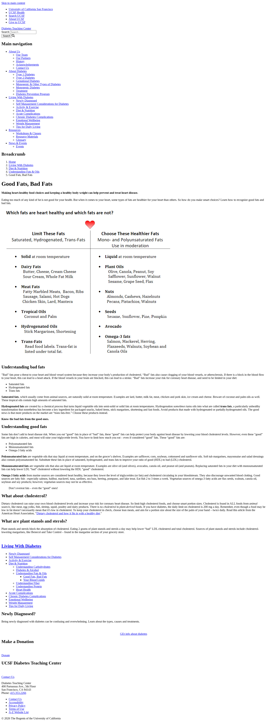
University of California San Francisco (31, 9)
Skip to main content (13, 3)
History (20, 61)
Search (5, 31)
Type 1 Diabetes (25, 74)
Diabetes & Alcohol (27, 570)
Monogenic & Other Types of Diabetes (38, 84)
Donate (5, 655)
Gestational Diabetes (28, 81)
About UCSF (16, 19)
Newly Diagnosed (26, 100)
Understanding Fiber (28, 583)
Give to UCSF (17, 22)
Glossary (21, 139)
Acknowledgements (27, 64)
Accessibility (16, 702)
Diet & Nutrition (25, 110)
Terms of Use (16, 708)
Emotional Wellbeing (28, 120)
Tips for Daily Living (28, 126)
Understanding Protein (29, 586)
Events (20, 146)
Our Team (22, 54)
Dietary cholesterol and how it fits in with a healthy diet (68, 513)
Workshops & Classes (28, 133)
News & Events (18, 143)
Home (12, 161)
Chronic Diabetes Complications (34, 117)
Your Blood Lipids (34, 579)
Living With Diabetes (21, 97)
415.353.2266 (18, 692)
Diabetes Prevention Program (33, 94)
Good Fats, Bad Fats (35, 576)
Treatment (21, 90)
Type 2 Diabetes (25, 77)
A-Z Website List (19, 712)
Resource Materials (27, 136)
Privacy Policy (17, 705)
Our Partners (23, 58)
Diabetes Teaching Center (16, 28)
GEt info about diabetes (133, 633)
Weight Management (28, 123)
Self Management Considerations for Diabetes (42, 103)
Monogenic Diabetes (28, 87)
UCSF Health (17, 12)
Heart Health (23, 589)
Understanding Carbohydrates (33, 566)
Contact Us (22, 67)
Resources (15, 130)
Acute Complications (28, 113)
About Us (14, 51)
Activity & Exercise (27, 107)
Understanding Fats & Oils (24, 171)
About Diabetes (18, 71)
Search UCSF (17, 15)
